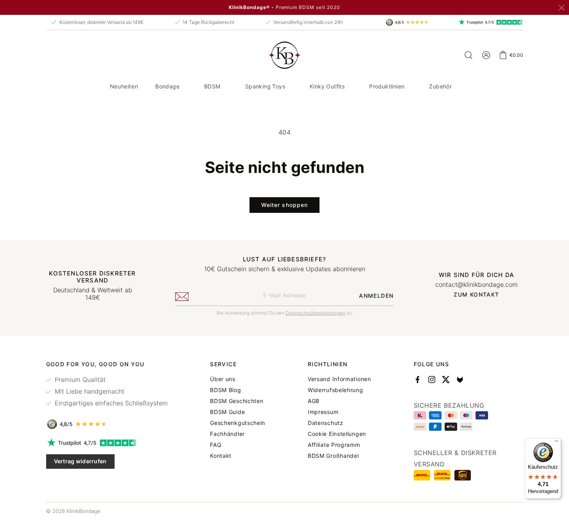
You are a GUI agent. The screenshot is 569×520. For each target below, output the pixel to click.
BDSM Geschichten (236, 401)
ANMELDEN (376, 295)
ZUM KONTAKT (476, 294)
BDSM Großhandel (333, 456)
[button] (170, 86)
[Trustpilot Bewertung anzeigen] (107, 442)
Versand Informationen (339, 379)
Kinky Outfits (327, 86)
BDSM (212, 86)
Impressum (323, 412)
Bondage (167, 86)
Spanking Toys (265, 86)
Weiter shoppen (284, 205)
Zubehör (440, 86)
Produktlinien (386, 86)
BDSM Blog (225, 390)
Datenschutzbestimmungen (315, 313)
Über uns (222, 379)
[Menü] (556, 443)
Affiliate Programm (334, 445)
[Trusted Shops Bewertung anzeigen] (107, 424)
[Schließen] (561, 8)
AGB (314, 401)
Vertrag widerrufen (80, 461)
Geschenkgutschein (237, 423)
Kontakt (221, 456)
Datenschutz (325, 423)
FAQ (215, 445)
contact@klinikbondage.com (476, 284)
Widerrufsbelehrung (335, 390)
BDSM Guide (227, 412)
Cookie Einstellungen (337, 434)
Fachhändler (227, 434)
